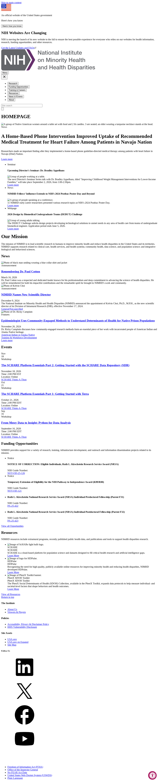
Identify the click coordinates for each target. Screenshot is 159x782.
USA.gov (12, 639)
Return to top (7, 597)
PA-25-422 (12, 506)
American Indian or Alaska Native (18, 335)
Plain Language (15, 778)
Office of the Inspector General (22, 769)
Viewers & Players (16, 612)
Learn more (7, 159)
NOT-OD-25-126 (16, 473)
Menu (4, 73)
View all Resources (10, 594)
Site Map (11, 645)
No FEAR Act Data (17, 772)
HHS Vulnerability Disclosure (22, 627)
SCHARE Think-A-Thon (14, 379)
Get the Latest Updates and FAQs (17, 47)
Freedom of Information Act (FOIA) (25, 767)
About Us (12, 609)
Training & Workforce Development (19, 337)
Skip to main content (11, 2)
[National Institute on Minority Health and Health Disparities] (48, 69)
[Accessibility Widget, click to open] (152, 775)
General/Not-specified (12, 309)
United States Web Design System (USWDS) (29, 775)
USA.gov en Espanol (17, 642)
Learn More (13, 555)
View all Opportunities (12, 526)
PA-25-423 (12, 520)
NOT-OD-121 (14, 491)
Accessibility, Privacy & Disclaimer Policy (28, 624)
